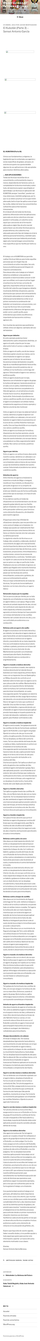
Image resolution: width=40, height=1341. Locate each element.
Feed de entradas (9, 1316)
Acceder (6, 1311)
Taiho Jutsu (28, 1260)
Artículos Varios (14, 1260)
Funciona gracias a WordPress (13, 1336)
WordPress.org (9, 1324)
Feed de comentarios (11, 1320)
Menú (21, 17)
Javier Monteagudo (28, 25)
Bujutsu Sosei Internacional (15, 5)
